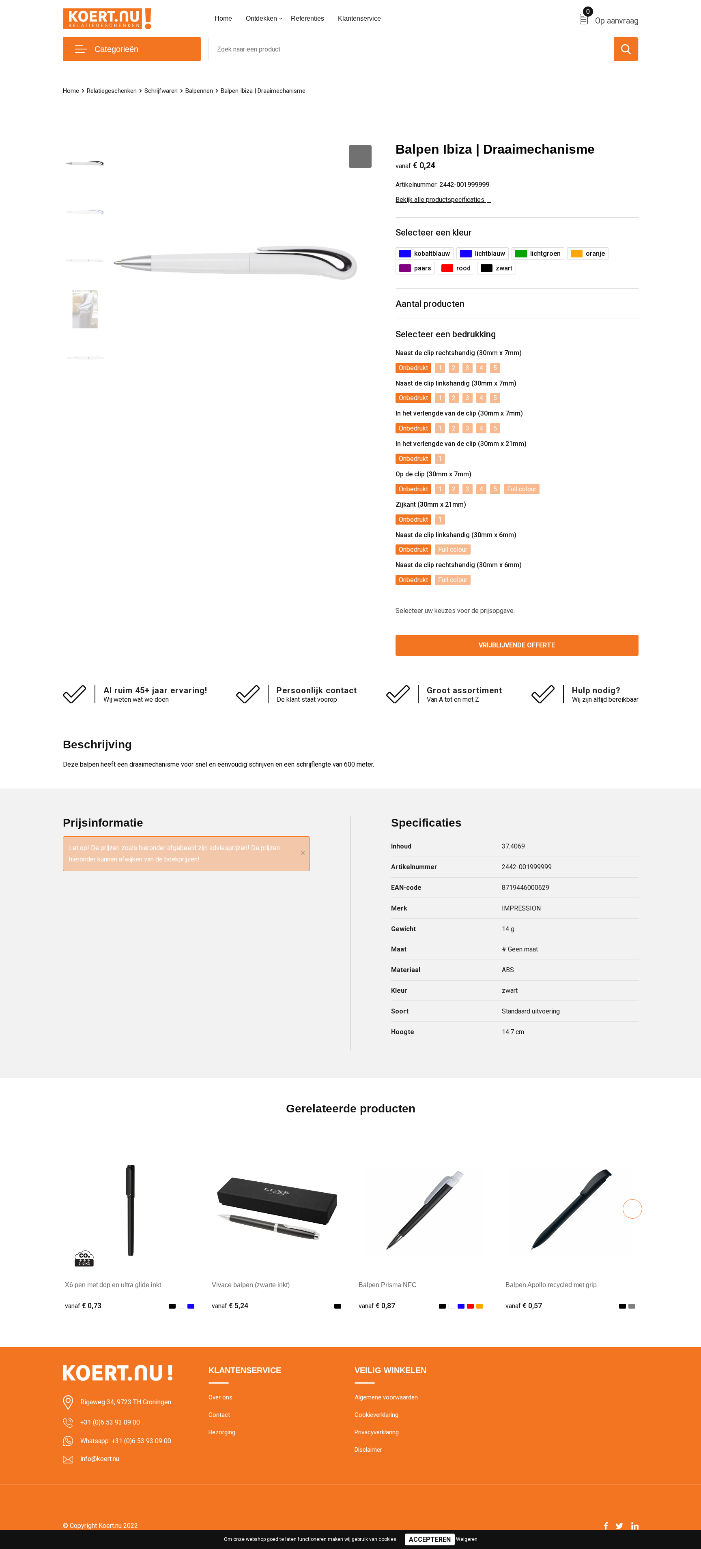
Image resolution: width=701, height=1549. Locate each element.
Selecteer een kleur (434, 232)
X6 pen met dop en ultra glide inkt (113, 1284)
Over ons (220, 1397)
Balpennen (199, 90)
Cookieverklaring (376, 1414)
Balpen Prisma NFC (388, 1284)
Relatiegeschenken (112, 90)
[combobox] (411, 49)
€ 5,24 (230, 1305)
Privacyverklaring (377, 1432)
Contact (219, 1414)
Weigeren (466, 1539)
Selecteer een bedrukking (446, 334)
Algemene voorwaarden (386, 1397)
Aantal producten (430, 304)
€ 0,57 (523, 1305)
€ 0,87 (377, 1305)
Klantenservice (359, 18)
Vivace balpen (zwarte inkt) (251, 1284)
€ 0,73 (83, 1305)
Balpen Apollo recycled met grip (551, 1284)
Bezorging (222, 1432)
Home (223, 18)
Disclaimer (368, 1449)
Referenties (307, 18)
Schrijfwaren (161, 90)
